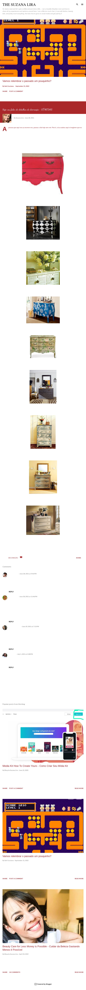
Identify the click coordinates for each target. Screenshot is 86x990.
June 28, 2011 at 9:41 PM (28, 574)
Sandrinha (12, 654)
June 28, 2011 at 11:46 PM (28, 596)
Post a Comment (16, 91)
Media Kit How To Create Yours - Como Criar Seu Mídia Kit (35, 765)
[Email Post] (21, 558)
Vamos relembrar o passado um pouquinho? (27, 81)
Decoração (13, 558)
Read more (79, 788)
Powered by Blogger (44, 984)
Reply (11, 592)
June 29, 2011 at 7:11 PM (30, 626)
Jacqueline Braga (15, 626)
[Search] (77, 4)
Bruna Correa (13, 574)
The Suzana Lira (19, 4)
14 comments (14, 972)
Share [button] (5, 91)
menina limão (13, 596)
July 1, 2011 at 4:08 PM (25, 654)
